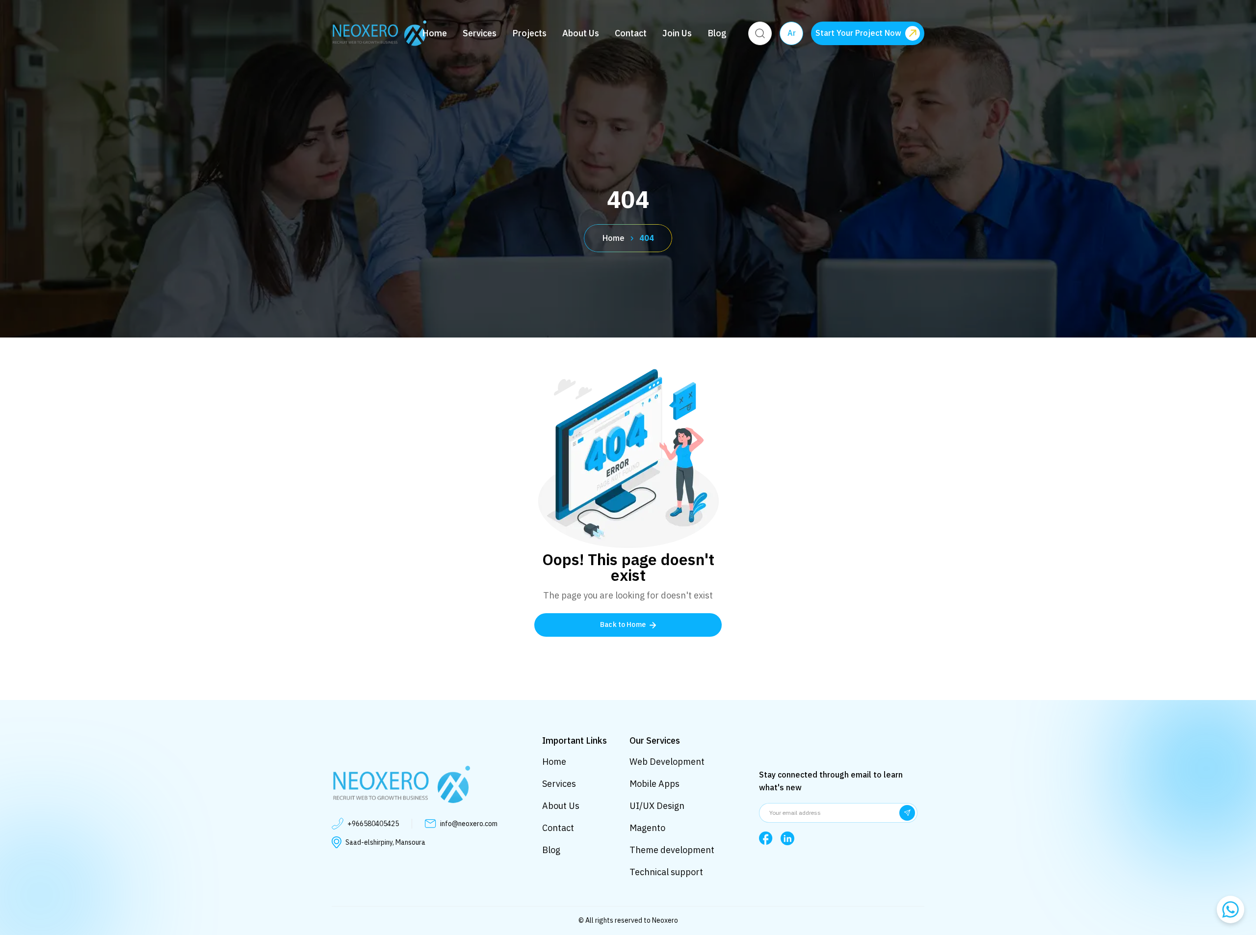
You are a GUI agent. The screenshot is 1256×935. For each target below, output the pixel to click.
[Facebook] (766, 838)
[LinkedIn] (787, 838)
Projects (529, 33)
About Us (580, 33)
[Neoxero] (379, 33)
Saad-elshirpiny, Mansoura (385, 842)
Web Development (667, 761)
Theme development (671, 850)
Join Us (677, 33)
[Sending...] (907, 813)
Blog (717, 33)
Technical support (666, 872)
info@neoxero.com (468, 824)
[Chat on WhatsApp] (1230, 909)
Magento (647, 827)
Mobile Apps (654, 783)
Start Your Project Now (858, 33)
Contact (631, 33)
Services (480, 33)
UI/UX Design (656, 805)
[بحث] (760, 33)
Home (434, 33)
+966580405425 (373, 824)
